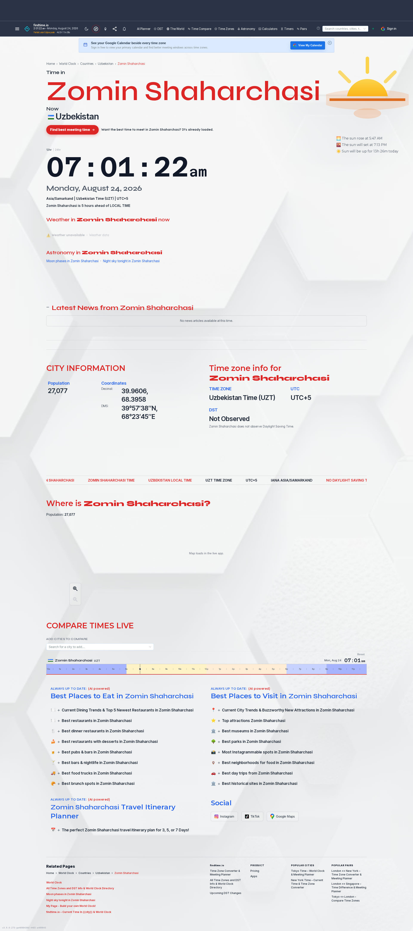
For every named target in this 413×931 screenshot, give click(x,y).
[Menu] (17, 28)
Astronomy (248, 29)
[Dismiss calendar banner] (329, 42)
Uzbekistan (105, 64)
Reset (361, 654)
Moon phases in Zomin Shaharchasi (72, 261)
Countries (87, 64)
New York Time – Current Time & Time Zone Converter (307, 883)
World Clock (67, 64)
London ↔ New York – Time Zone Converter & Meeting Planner (346, 874)
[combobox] (324, 29)
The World (177, 29)
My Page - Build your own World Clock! (71, 906)
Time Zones (226, 29)
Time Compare (201, 29)
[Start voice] (105, 28)
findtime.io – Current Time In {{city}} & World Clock (78, 912)
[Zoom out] (75, 599)
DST (160, 29)
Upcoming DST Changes (225, 893)
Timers (288, 29)
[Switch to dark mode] (86, 28)
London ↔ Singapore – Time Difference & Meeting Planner (348, 887)
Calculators (269, 29)
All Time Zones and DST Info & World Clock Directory (80, 888)
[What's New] (124, 28)
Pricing (254, 870)
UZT (109, 199)
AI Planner (144, 29)
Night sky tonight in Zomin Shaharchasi (131, 261)
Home (50, 64)
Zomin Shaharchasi (61, 206)
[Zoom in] (75, 588)
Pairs (303, 29)
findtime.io (41, 25)
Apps (253, 876)
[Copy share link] (114, 28)
